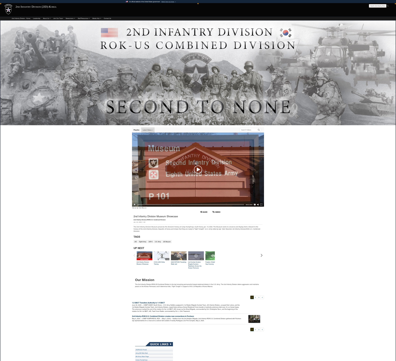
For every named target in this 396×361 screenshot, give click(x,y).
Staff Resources (83, 18)
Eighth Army (142, 242)
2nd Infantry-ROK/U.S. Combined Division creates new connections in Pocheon (163, 316)
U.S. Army (158, 242)
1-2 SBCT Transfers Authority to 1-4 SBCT (148, 302)
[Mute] (258, 205)
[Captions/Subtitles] (255, 205)
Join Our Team (58, 18)
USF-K (150, 242)
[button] (168, 2)
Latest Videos (147, 130)
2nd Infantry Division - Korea (21, 18)
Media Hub (96, 18)
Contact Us (107, 18)
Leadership (36, 18)
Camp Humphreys (141, 360)
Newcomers (69, 18)
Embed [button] (217, 212)
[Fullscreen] (261, 205)
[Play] (135, 205)
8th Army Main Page (142, 356)
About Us (46, 18)
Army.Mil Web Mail (142, 353)
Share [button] (204, 212)
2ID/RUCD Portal (141, 349)
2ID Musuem (167, 242)
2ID (136, 242)
